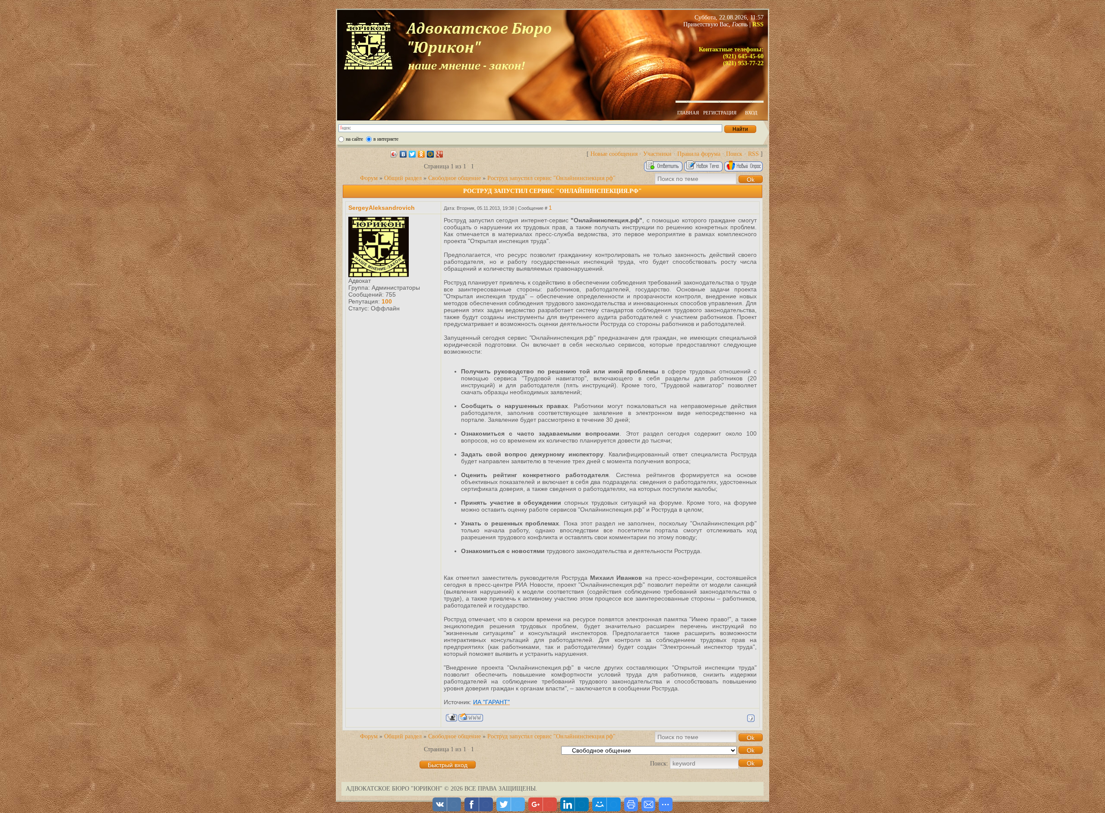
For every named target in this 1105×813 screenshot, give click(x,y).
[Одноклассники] (421, 154)
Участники (657, 154)
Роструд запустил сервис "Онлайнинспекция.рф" (551, 178)
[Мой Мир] (430, 154)
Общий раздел (403, 178)
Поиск (734, 154)
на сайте (354, 139)
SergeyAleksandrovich (381, 207)
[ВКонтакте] (403, 154)
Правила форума (698, 154)
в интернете (385, 139)
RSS (753, 154)
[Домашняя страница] (470, 717)
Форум (369, 178)
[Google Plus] (439, 154)
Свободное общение (454, 178)
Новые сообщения (614, 154)
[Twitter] (412, 154)
